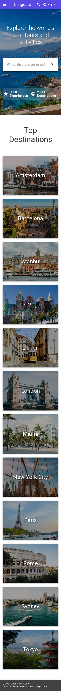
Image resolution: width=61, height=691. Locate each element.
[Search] (38, 4)
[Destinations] (4, 4)
